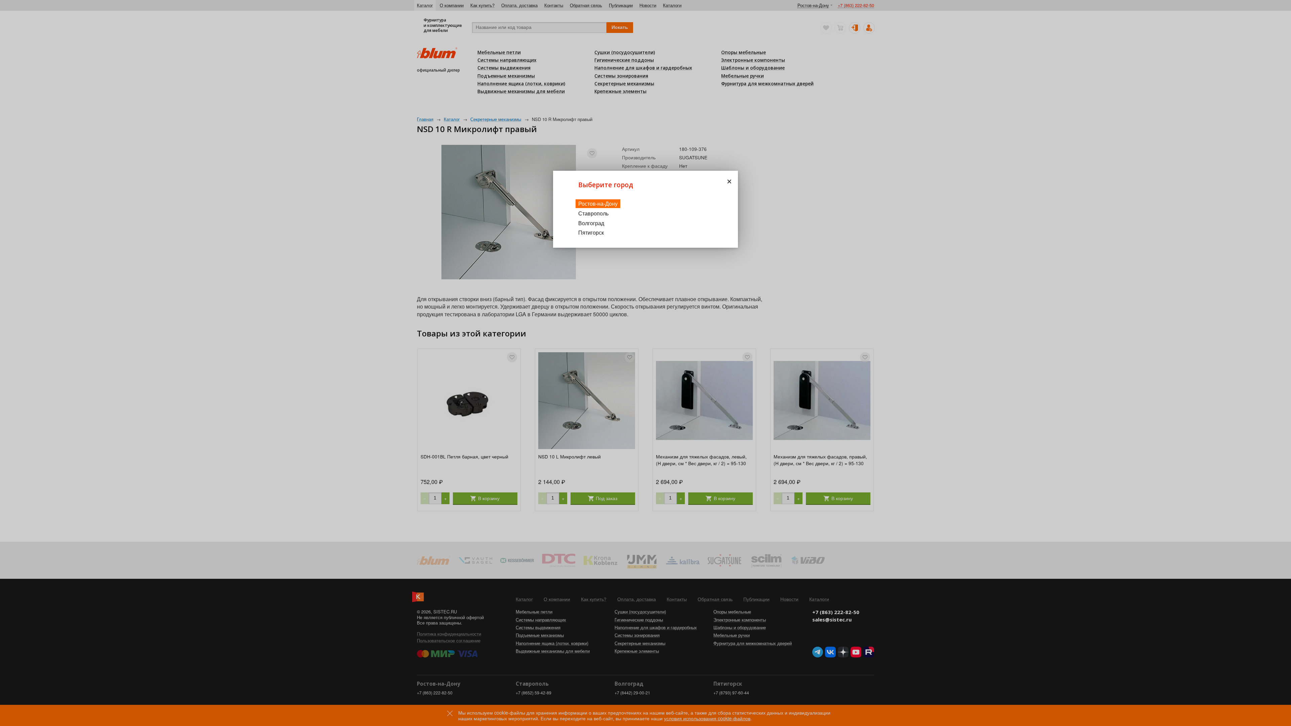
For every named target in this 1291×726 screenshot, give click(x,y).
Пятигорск (591, 232)
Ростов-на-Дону (598, 203)
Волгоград (591, 223)
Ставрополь (593, 213)
